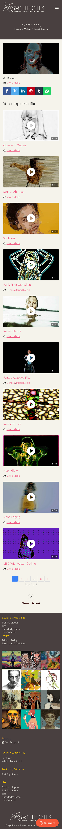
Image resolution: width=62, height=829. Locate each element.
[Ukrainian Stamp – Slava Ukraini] (11, 660)
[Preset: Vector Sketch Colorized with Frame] (11, 719)
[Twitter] (15, 91)
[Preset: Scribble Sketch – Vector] (11, 680)
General (11, 290)
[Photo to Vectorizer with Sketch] (31, 719)
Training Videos (10, 622)
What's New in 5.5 (12, 761)
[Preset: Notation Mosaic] (50, 719)
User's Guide (9, 632)
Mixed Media (13, 82)
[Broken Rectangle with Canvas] (31, 680)
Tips (4, 625)
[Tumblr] (39, 91)
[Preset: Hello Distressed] (31, 660)
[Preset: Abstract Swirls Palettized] (11, 700)
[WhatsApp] (47, 91)
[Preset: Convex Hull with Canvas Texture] (50, 700)
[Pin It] (31, 91)
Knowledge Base (11, 628)
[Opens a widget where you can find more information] (47, 823)
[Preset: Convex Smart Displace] (50, 660)
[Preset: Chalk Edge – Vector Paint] (50, 680)
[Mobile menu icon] (57, 7)
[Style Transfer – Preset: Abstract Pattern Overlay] (31, 700)
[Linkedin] (23, 91)
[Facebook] (7, 91)
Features (7, 757)
